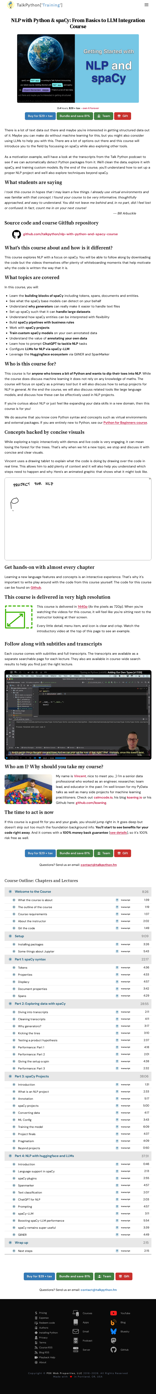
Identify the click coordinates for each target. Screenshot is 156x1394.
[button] (146, 5)
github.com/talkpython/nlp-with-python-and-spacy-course (70, 234)
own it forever (91, 108)
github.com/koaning (91, 803)
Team (106, 116)
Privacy (43, 1337)
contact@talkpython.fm (99, 865)
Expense (44, 1317)
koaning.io (134, 797)
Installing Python (48, 1332)
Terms (42, 1342)
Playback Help (47, 1357)
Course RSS (46, 1347)
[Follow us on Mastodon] (122, 1340)
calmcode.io (103, 797)
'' (40, 5)
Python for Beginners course (125, 422)
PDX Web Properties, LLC (64, 1373)
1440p (83, 606)
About (42, 1362)
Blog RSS (44, 1352)
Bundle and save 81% (75, 116)
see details (118, 832)
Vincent (80, 776)
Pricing (43, 1312)
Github (36, 587)
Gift (125, 116)
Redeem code (47, 1322)
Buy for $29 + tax (40, 116)
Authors (43, 1327)
